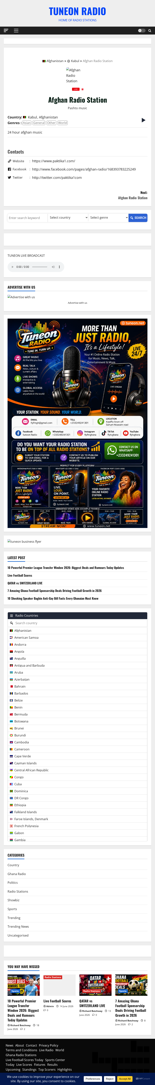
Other (51, 123)
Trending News (18, 926)
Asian (27, 123)
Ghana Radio (17, 874)
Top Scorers (47, 1069)
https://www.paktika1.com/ (53, 161)
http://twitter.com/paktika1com (57, 177)
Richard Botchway (20, 1025)
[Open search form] (149, 30)
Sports (12, 909)
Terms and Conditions (21, 1050)
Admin (50, 1006)
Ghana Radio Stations (21, 1055)
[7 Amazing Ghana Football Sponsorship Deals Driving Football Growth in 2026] (131, 985)
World (62, 123)
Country (13, 865)
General (39, 123)
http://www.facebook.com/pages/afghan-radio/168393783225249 (84, 169)
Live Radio (46, 1050)
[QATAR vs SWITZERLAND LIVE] (95, 985)
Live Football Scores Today (24, 1060)
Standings (29, 1069)
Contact (31, 1045)
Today (10, 1065)
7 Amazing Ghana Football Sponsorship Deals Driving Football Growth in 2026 (55, 590)
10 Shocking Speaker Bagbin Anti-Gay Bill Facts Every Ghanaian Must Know (53, 598)
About (19, 1045)
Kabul (75, 61)
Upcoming (13, 1069)
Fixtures (39, 1065)
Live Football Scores (20, 575)
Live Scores (24, 1065)
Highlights (64, 1069)
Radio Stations (18, 891)
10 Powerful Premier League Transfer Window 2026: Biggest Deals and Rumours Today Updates (66, 567)
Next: (132, 195)
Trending (14, 918)
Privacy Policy (48, 1045)
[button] (6, 30)
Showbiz (13, 900)
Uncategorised (18, 935)
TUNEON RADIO (77, 11)
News (9, 1045)
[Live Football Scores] (59, 985)
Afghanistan (55, 61)
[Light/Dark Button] (142, 30)
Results (52, 1065)
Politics (13, 883)
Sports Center (55, 1060)
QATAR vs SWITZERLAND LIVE (25, 583)
